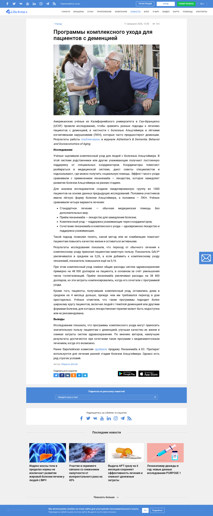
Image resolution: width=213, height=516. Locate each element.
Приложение (104, 11)
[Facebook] (9, 4)
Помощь (188, 11)
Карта (176, 11)
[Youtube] (29, 4)
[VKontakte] (22, 4)
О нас (90, 11)
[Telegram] (49, 4)
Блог (146, 11)
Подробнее (157, 510)
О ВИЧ (156, 11)
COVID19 (66, 11)
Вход (165, 4)
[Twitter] (16, 4)
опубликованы (90, 139)
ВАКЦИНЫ (78, 11)
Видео (165, 11)
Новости (135, 11)
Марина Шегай (69, 364)
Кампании (121, 11)
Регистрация (145, 4)
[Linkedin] (36, 4)
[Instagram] (42, 4)
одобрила (101, 349)
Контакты (201, 11)
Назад (58, 23)
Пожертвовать (186, 4)
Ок (145, 510)
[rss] (54, 4)
